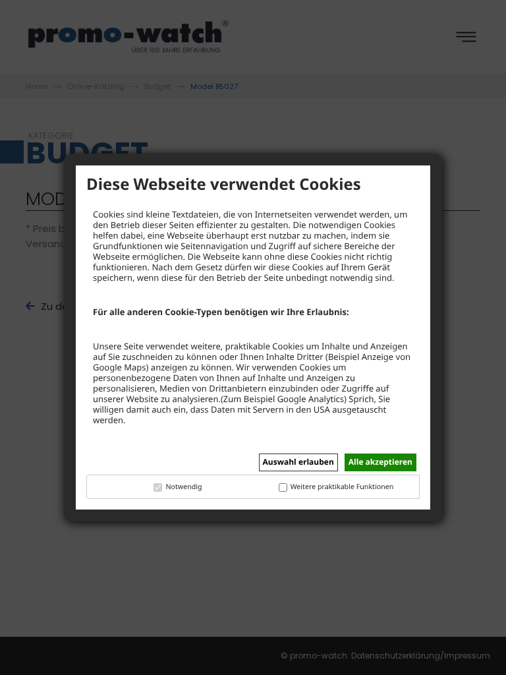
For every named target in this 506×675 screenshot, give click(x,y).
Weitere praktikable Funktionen (342, 487)
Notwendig (183, 487)
